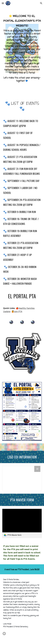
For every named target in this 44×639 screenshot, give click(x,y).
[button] (3, 3)
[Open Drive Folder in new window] (37, 469)
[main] (22, 48)
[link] (22, 523)
